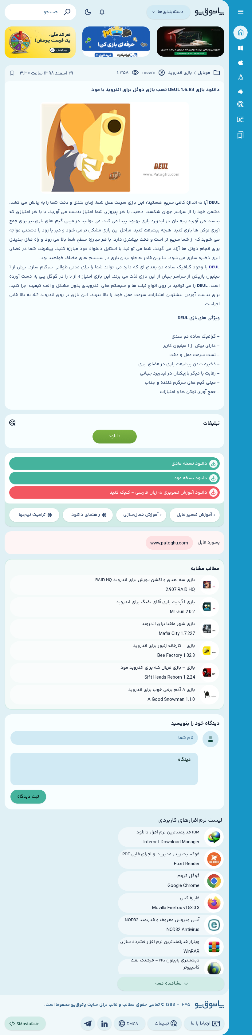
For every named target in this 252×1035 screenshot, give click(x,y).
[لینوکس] (240, 77)
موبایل (204, 73)
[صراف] (40, 42)
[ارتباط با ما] (240, 119)
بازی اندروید (180, 73)
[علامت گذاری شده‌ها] (240, 135)
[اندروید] (240, 92)
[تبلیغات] (240, 104)
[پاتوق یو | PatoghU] (209, 12)
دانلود (114, 436)
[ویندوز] (240, 48)
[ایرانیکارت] (116, 42)
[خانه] (240, 33)
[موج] (190, 42)
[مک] (240, 62)
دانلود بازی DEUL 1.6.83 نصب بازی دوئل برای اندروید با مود (155, 90)
